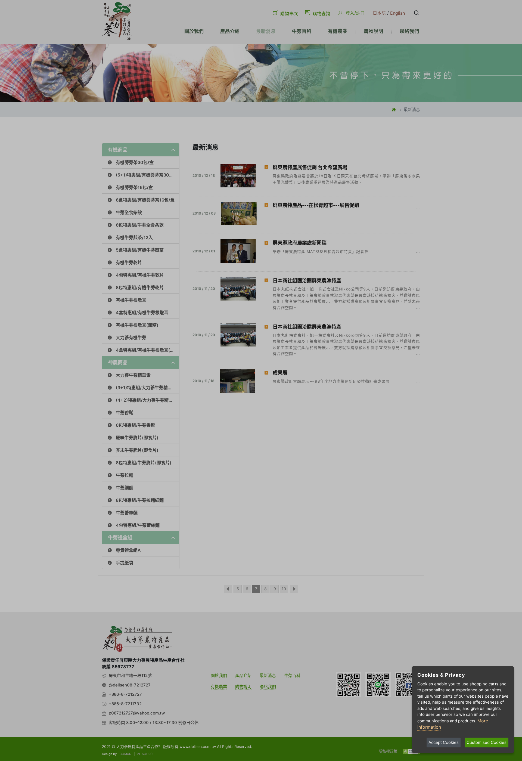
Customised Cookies (487, 742)
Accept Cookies (443, 742)
